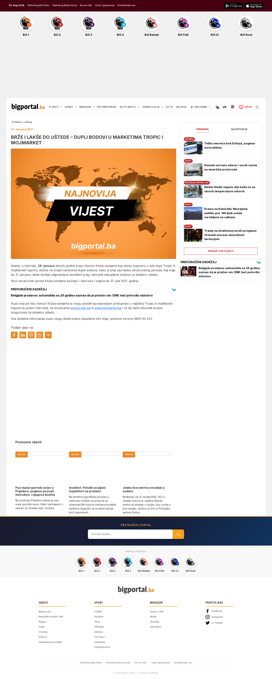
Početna (16, 121)
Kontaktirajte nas (126, 5)
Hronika (43, 631)
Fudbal (98, 611)
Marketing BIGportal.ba (118, 662)
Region (42, 621)
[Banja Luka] (232, 107)
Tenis (97, 621)
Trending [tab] (202, 129)
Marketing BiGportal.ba (64, 5)
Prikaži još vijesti (221, 250)
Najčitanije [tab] (239, 129)
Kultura (43, 636)
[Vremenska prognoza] (217, 107)
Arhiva (28, 121)
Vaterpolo (99, 642)
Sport (98, 602)
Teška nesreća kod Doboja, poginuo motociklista (229, 145)
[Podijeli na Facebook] (14, 335)
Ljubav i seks (157, 611)
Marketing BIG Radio (39, 5)
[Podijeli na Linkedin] (22, 335)
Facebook (216, 611)
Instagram (217, 616)
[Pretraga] (257, 107)
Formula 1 (99, 636)
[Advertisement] (136, 69)
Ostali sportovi (102, 647)
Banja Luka (45, 611)
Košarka (98, 616)
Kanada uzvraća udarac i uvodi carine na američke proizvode (230, 167)
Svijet (42, 626)
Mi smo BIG (141, 662)
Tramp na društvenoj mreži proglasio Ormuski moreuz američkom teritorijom (230, 235)
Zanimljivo (155, 626)
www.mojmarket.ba (107, 308)
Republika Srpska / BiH (51, 616)
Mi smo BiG (86, 5)
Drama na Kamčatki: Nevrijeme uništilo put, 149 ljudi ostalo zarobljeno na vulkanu (226, 213)
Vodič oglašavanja (105, 5)
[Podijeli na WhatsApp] (39, 335)
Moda (153, 616)
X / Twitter (217, 622)
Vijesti (43, 602)
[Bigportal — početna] (28, 107)
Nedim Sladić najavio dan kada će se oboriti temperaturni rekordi (229, 189)
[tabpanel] (221, 195)
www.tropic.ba (80, 308)
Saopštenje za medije (50, 642)
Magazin (156, 602)
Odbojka (99, 626)
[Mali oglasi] (224, 107)
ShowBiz (154, 621)
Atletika (98, 631)
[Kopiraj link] (48, 335)
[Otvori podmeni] (61, 107)
